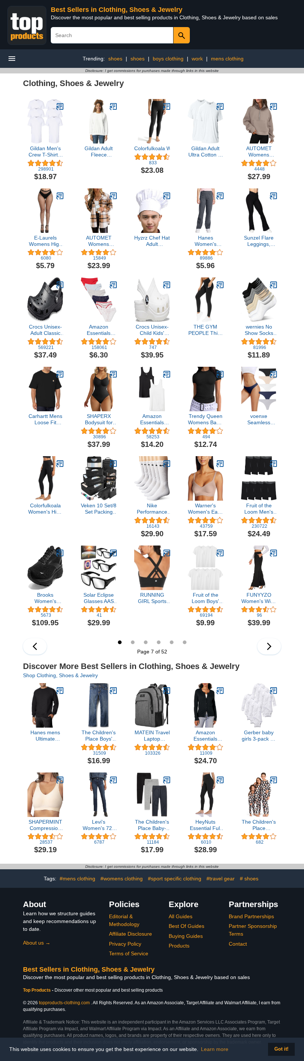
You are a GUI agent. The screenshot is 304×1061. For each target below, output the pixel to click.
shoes (115, 59)
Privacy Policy (125, 944)
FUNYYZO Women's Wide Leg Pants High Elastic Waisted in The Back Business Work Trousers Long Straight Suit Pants (259, 598)
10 (158, 642)
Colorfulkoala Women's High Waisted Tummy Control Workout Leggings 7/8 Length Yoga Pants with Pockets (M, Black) (45, 509)
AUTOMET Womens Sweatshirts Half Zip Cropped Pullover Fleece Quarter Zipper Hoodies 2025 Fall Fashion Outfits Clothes (259, 151)
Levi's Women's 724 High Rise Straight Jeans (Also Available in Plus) (99, 825)
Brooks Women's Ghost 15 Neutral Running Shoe (45, 598)
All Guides (180, 916)
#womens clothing (121, 879)
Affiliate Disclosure (130, 934)
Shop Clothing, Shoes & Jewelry (60, 675)
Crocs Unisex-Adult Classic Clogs (45, 330)
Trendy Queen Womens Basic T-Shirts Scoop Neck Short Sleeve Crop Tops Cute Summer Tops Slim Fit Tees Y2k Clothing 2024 (205, 419)
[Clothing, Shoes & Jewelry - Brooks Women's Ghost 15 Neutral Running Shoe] (60, 553)
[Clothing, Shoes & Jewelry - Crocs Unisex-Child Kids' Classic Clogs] (166, 284)
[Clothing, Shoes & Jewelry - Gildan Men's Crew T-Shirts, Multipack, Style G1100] (60, 106)
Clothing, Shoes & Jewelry (73, 83)
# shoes (249, 879)
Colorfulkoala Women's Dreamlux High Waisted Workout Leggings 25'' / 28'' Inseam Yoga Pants (152, 148)
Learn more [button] (214, 1049)
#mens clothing (77, 879)
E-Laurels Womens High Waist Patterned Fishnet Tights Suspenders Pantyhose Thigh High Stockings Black (45, 241)
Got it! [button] (281, 1049)
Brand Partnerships (251, 916)
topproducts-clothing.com (64, 1002)
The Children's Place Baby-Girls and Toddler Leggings (152, 825)
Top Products (37, 990)
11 (171, 642)
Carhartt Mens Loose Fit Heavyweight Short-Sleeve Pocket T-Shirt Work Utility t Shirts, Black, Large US (45, 419)
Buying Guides (186, 936)
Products (179, 946)
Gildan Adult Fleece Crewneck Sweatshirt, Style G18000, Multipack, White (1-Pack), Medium (98, 151)
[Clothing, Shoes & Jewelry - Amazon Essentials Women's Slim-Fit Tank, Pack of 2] (166, 374)
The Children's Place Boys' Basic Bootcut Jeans (99, 735)
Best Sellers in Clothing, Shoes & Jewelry (116, 9)
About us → (36, 943)
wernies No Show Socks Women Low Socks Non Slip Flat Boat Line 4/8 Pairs (259, 330)
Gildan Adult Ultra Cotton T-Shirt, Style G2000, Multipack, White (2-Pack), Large (205, 151)
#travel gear (220, 879)
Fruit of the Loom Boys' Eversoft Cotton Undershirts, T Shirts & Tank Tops (205, 598)
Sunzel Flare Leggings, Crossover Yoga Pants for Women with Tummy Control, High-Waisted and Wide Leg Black (259, 241)
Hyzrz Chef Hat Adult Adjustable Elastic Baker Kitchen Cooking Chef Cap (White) (152, 241)
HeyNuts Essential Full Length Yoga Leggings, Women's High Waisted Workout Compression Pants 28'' (205, 825)
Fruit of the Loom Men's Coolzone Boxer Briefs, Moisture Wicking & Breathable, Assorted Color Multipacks (258, 509)
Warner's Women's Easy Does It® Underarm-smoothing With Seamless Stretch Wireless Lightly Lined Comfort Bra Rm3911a (205, 509)
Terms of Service (128, 953)
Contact (238, 944)
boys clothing (168, 59)
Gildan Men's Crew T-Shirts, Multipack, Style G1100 (45, 151)
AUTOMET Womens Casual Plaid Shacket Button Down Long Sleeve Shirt (98, 241)
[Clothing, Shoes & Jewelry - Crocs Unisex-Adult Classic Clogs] (60, 284)
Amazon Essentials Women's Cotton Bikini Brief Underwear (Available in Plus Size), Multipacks (98, 330)
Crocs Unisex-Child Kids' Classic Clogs (152, 330)
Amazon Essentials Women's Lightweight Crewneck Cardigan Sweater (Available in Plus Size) (205, 735)
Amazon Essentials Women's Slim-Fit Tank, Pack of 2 (152, 419)
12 (184, 642)
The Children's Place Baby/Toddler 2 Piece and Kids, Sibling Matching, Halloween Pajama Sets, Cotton (259, 825)
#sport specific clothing (174, 879)
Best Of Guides (186, 926)
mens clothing (227, 59)
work (197, 59)
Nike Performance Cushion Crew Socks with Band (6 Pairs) (152, 509)
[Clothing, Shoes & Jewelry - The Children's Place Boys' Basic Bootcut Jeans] (113, 690)
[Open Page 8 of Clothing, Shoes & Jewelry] (269, 646)
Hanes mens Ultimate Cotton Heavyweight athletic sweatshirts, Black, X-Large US (45, 735)
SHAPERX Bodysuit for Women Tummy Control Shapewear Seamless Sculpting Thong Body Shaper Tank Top (98, 419)
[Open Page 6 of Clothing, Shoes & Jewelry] (35, 646)
